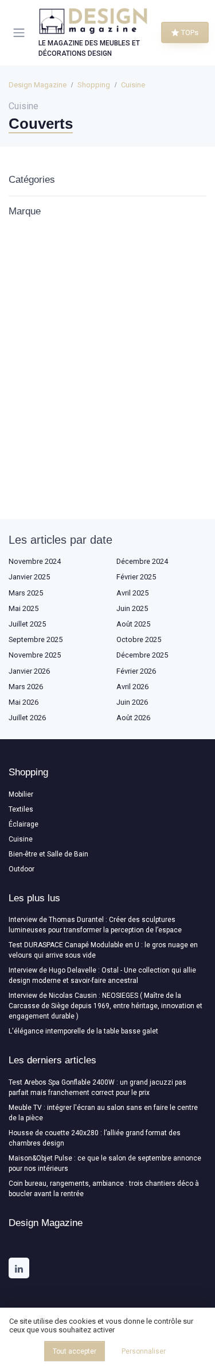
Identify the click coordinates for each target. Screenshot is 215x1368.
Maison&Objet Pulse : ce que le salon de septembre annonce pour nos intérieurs (105, 1163)
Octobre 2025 (138, 639)
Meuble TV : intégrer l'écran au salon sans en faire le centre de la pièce (103, 1113)
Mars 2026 (26, 686)
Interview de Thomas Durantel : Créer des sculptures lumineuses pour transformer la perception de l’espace (95, 925)
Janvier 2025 (29, 576)
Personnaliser (144, 1351)
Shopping (93, 84)
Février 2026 (136, 671)
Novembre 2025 (35, 655)
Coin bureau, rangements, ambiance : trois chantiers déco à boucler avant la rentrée (104, 1188)
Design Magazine (38, 84)
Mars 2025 (26, 593)
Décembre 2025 (142, 655)
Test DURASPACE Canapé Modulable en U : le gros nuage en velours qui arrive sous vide (103, 950)
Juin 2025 (132, 608)
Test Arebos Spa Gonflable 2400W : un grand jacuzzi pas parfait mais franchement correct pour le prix (97, 1087)
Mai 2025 (23, 608)
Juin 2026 (132, 702)
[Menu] (21, 33)
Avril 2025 (132, 593)
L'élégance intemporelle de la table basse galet (83, 1031)
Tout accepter (74, 1351)
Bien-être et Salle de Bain (48, 854)
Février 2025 (136, 576)
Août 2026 (133, 717)
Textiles (21, 809)
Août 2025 (133, 624)
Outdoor (21, 869)
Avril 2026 (132, 686)
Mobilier (21, 794)
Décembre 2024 (142, 561)
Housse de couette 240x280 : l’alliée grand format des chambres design (95, 1138)
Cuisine (133, 84)
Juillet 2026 (27, 717)
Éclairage (23, 824)
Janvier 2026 (29, 671)
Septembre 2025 (35, 639)
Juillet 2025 (27, 624)
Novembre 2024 (35, 561)
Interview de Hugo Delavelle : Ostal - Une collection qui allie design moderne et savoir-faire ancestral (102, 975)
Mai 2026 (23, 702)
